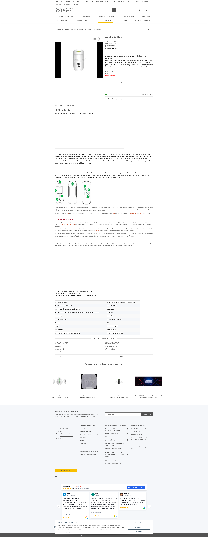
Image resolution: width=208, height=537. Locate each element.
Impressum (61, 532)
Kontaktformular (62, 438)
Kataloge (76, 4)
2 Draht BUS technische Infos (139, 432)
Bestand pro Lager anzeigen (116, 99)
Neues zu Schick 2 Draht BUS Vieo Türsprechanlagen (116, 444)
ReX (113, 213)
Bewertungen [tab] (71, 105)
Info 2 (107, 73)
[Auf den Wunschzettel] (99, 39)
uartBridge (142, 213)
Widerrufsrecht (84, 443)
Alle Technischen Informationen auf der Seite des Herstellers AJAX (72, 248)
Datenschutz (68, 532)
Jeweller (130, 209)
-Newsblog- (88, 1)
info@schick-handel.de (66, 436)
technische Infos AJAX (136, 434)
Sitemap (82, 440)
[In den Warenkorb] (56, 35)
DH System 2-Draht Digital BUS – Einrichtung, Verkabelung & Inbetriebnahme (139, 439)
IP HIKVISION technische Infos (139, 429)
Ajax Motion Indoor (116, 47)
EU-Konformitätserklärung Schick (89, 434)
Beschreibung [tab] (59, 105)
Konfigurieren (139, 527)
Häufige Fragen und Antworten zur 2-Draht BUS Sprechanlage (116, 440)
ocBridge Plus (133, 213)
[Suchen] (114, 10)
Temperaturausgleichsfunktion (67, 224)
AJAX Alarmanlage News (116, 433)
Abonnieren (147, 414)
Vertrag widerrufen (66, 470)
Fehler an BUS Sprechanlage (116, 463)
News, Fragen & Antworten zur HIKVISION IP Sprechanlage (116, 429)
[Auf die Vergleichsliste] (95, 39)
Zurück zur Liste (59, 29)
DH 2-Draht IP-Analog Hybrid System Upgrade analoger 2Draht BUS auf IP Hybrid (116, 454)
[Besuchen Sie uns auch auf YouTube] (56, 476)
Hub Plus (99, 213)
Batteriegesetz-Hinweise (86, 431)
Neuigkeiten (116, 436)
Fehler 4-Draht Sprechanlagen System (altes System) (141, 447)
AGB (81, 449)
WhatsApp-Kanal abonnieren (64, 4)
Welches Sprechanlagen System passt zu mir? (135, 1)
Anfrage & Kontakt (77, 1)
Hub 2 (67, 213)
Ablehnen (139, 531)
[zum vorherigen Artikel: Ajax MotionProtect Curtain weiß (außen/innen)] (148, 29)
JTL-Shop (200, 535)
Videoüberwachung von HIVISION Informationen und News (116, 460)
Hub (93, 213)
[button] (139, 10)
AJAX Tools (67, 1)
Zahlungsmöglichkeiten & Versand (89, 451)
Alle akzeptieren (139, 523)
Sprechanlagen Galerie (100, 1)
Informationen (109, 71)
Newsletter (59, 1)
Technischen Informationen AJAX (114, 82)
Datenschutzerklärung (83, 414)
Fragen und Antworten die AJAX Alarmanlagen (116, 449)
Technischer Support (114, 1)
